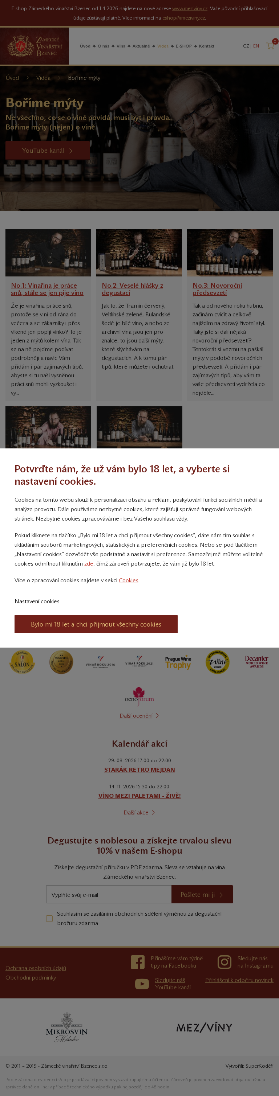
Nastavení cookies (37, 601)
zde (88, 563)
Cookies (128, 580)
